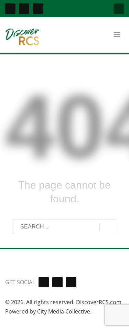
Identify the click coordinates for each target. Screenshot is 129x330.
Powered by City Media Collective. (48, 311)
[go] (107, 227)
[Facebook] (10, 8)
